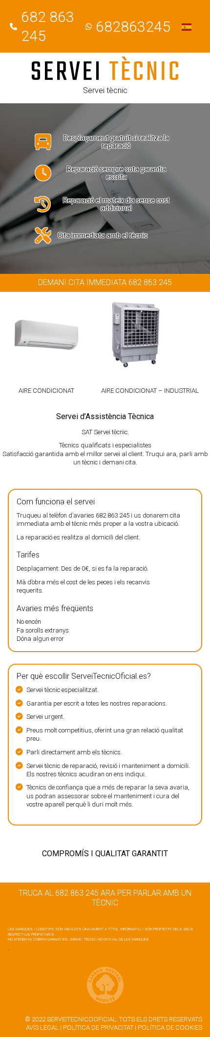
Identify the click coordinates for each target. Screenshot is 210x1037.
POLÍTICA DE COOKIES (170, 1027)
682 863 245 (112, 515)
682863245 (133, 26)
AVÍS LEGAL (42, 1027)
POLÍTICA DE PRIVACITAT (98, 1027)
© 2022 (35, 1019)
